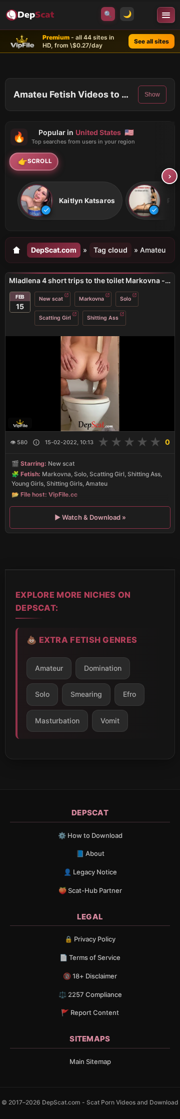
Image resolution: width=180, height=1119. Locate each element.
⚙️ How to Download (90, 835)
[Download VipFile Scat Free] (31, 15)
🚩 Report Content (90, 1012)
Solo (125, 299)
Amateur (49, 668)
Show (152, 94)
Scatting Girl (55, 318)
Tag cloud (111, 250)
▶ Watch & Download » (90, 517)
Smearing (86, 694)
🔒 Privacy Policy (90, 939)
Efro (129, 694)
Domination (103, 668)
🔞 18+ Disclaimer (90, 976)
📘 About (90, 853)
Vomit (110, 720)
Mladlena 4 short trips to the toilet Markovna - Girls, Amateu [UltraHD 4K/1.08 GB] (90, 280)
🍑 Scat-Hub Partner (90, 890)
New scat (51, 299)
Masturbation (57, 720)
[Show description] (36, 442)
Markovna (91, 299)
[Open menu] (166, 15)
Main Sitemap (90, 1061)
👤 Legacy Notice (90, 872)
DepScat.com (53, 250)
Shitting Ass (102, 318)
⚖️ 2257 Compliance (90, 994)
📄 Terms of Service (90, 957)
